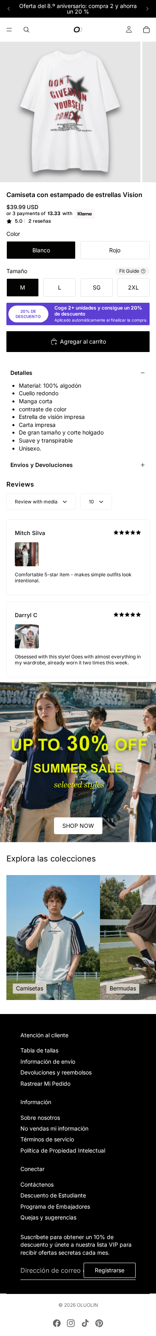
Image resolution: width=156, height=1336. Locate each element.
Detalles (21, 372)
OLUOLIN (87, 1305)
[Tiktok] (85, 1323)
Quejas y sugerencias (48, 1217)
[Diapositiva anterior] (9, 9)
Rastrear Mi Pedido (45, 1083)
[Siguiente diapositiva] (147, 9)
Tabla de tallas (39, 1050)
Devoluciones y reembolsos (56, 1072)
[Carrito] (146, 29)
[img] (127, 532)
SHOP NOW (78, 825)
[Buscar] (26, 29)
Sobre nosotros (40, 1117)
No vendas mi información (54, 1128)
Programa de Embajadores (55, 1206)
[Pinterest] (99, 1323)
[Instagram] (71, 1323)
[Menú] (9, 29)
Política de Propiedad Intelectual (62, 1150)
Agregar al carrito (83, 341)
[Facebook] (57, 1323)
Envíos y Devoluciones (41, 464)
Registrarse (109, 1270)
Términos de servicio (47, 1139)
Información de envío (47, 1061)
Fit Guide (129, 271)
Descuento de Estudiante (53, 1195)
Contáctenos (37, 1184)
